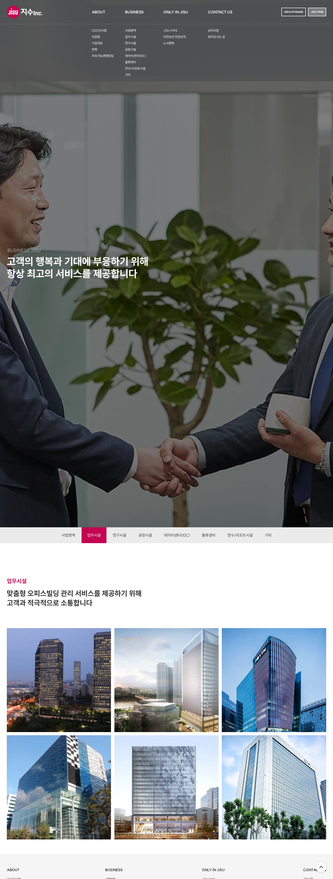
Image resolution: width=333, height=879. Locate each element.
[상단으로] (321, 867)
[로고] (26, 12)
